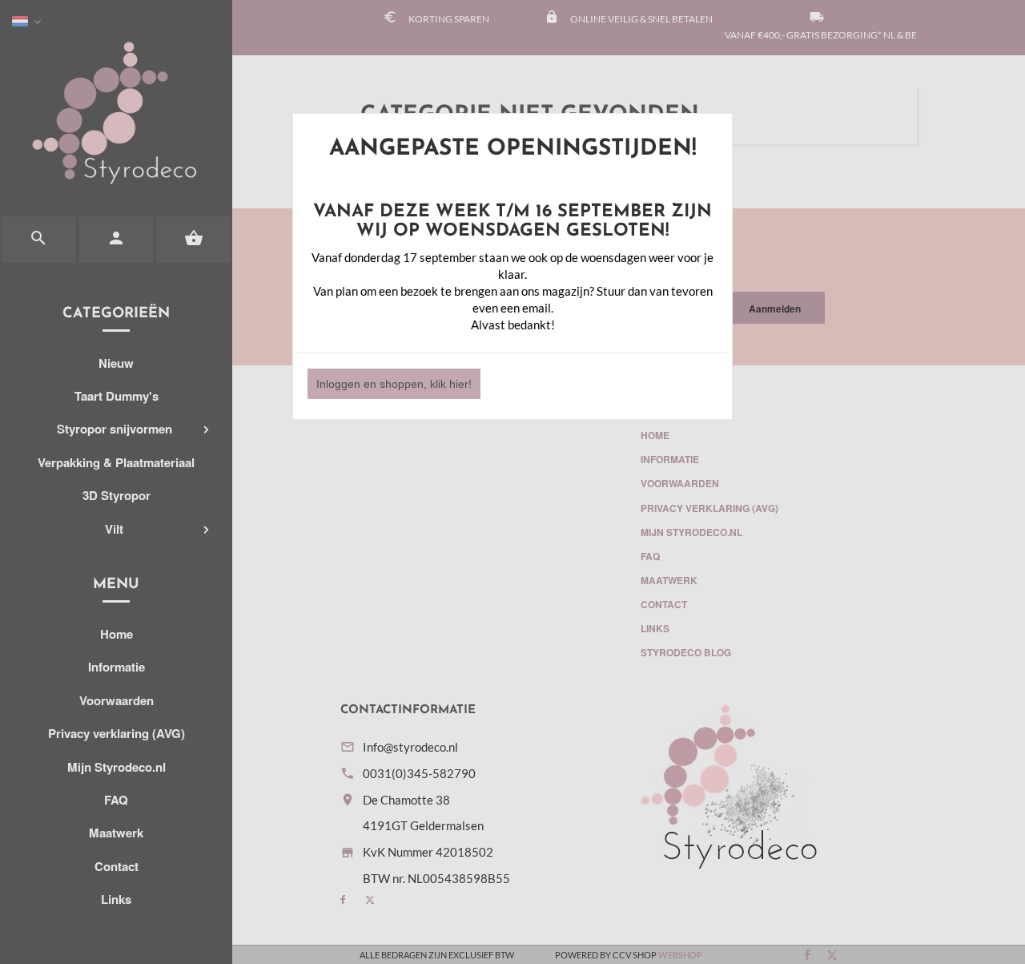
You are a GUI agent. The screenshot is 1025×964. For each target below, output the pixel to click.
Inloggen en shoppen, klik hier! (394, 383)
